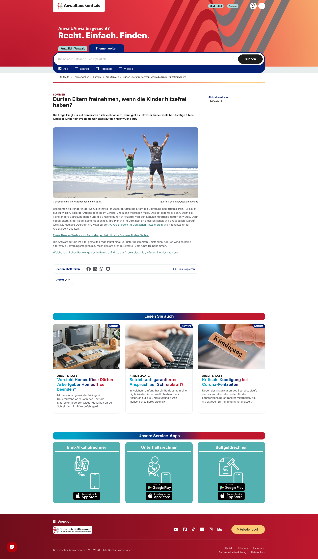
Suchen (250, 59)
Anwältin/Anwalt (73, 48)
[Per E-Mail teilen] (108, 269)
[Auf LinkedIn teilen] (95, 269)
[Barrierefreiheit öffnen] (253, 6)
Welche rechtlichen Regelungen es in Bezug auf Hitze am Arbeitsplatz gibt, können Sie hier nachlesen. (116, 252)
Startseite (64, 76)
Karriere (97, 76)
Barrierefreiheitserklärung (232, 552)
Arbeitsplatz (112, 76)
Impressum (259, 548)
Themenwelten (106, 48)
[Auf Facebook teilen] (88, 269)
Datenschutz (258, 552)
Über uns (243, 548)
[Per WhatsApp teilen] (101, 269)
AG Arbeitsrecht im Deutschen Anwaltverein (135, 224)
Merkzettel (216, 6)
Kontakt (229, 548)
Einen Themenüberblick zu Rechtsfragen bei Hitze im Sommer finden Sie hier (101, 235)
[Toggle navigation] (261, 6)
